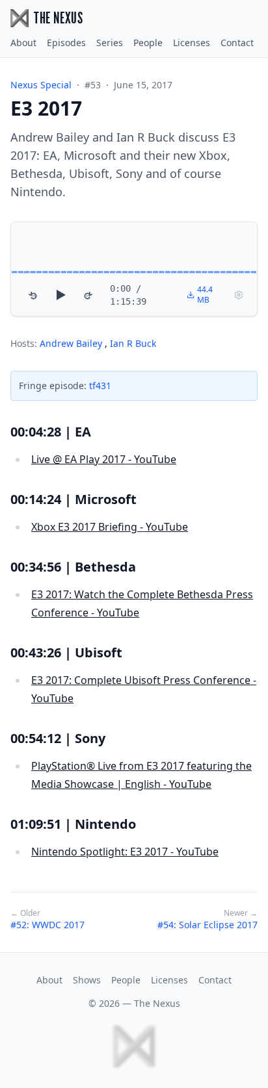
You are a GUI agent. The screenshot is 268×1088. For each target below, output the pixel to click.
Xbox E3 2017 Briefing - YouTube (109, 527)
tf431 (100, 385)
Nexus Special (41, 85)
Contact (237, 42)
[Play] (60, 295)
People (148, 42)
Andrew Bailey (72, 343)
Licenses (191, 42)
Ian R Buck (133, 343)
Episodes (66, 42)
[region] (134, 268)
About (23, 42)
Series (109, 42)
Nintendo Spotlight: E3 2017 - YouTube (125, 851)
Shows (87, 980)
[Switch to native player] (239, 295)
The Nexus (157, 1003)
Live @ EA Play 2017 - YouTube (103, 459)
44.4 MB (205, 294)
